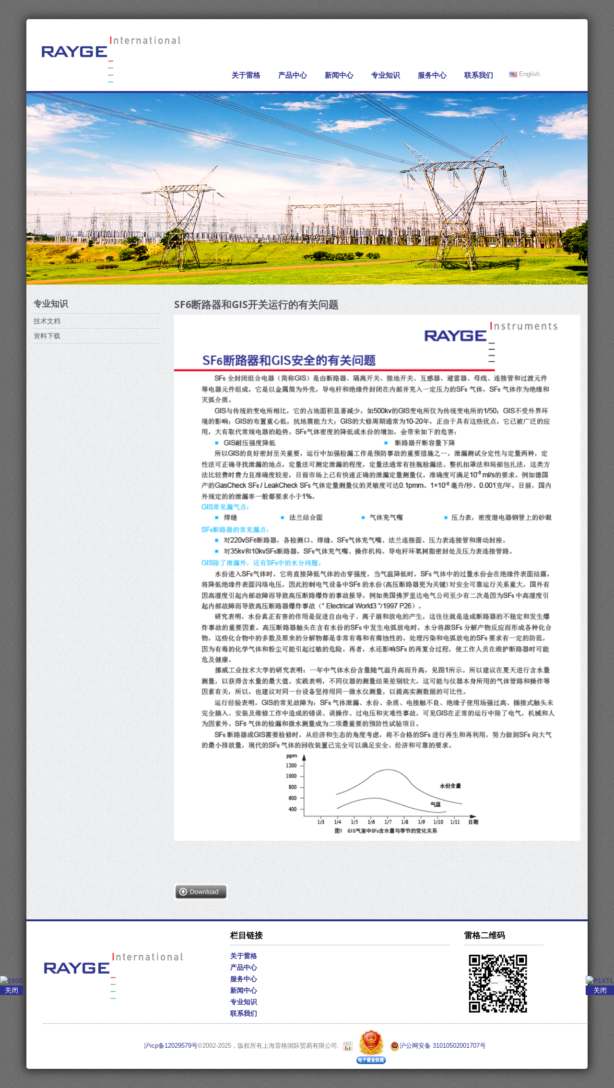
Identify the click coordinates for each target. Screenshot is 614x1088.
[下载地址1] (201, 891)
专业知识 (385, 75)
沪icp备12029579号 (171, 1045)
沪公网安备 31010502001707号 (443, 1045)
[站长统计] (348, 1045)
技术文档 (47, 321)
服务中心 (432, 75)
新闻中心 (339, 75)
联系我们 (478, 75)
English (528, 74)
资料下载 (47, 336)
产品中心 (292, 75)
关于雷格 (246, 75)
